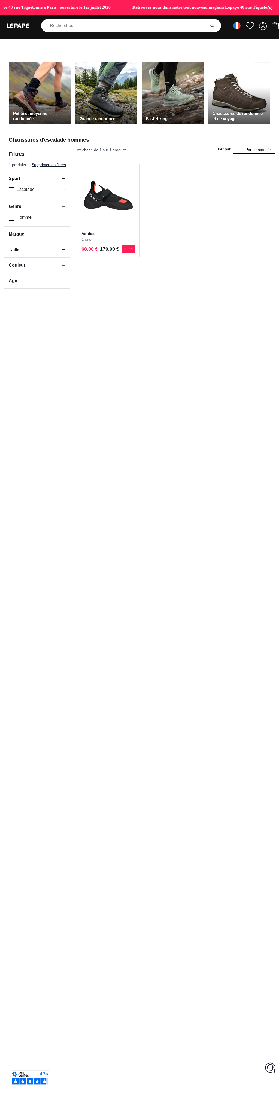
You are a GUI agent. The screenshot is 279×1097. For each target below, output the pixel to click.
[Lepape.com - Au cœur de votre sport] (18, 26)
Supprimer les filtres (49, 165)
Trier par (223, 149)
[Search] (212, 25)
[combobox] (124, 25)
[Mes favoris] (250, 26)
